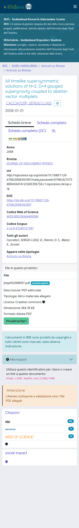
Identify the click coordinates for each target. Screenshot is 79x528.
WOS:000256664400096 (22, 216)
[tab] (54, 131)
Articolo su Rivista (18, 70)
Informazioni (18, 359)
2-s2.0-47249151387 (20, 228)
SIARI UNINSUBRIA (24, 66)
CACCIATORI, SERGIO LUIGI (28, 103)
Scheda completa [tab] (51, 122)
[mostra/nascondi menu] (75, 6)
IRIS (5, 66)
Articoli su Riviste (53, 66)
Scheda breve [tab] (19, 122)
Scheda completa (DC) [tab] (27, 130)
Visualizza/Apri (16, 321)
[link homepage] (19, 6)
